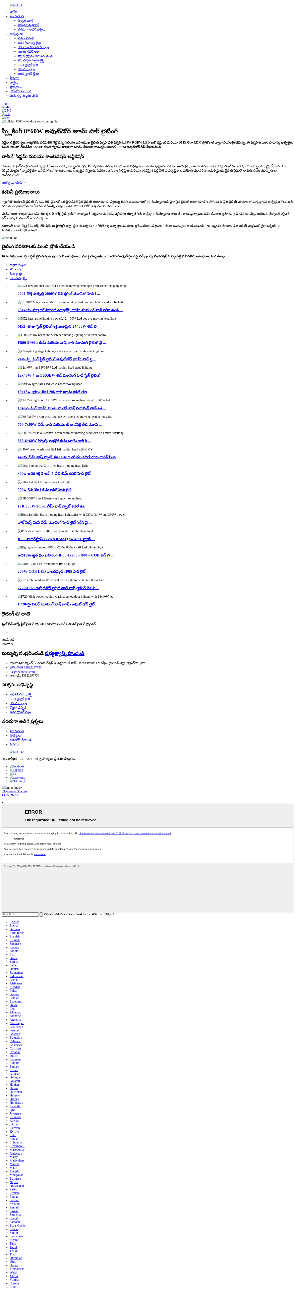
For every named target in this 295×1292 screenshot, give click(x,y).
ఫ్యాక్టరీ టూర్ (25, 20)
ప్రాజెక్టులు (16, 87)
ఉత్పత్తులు (16, 34)
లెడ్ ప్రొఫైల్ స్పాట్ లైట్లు (31, 60)
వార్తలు (14, 82)
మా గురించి (17, 16)
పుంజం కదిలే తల (28, 51)
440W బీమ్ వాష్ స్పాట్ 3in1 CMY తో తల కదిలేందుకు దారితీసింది (67, 457)
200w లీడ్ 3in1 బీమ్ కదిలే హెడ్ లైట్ (44, 490)
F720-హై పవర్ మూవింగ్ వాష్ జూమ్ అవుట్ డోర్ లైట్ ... (58, 604)
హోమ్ (13, 11)
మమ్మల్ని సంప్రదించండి (24, 95)
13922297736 (10, 795)
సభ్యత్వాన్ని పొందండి (64, 653)
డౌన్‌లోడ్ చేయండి (21, 91)
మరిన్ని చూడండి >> (14, 182)
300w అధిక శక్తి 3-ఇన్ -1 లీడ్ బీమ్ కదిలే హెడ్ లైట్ (54, 473)
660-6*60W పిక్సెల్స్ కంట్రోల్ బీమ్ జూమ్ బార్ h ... (54, 441)
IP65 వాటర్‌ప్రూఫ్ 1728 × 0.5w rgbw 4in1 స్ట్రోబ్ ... (56, 539)
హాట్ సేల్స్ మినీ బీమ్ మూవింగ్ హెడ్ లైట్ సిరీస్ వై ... (55, 522)
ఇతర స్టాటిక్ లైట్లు (28, 73)
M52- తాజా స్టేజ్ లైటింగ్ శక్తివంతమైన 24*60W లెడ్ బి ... (59, 326)
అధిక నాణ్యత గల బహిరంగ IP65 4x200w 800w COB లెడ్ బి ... (66, 555)
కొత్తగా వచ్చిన (26, 38)
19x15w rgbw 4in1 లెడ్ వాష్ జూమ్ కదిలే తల (52, 392)
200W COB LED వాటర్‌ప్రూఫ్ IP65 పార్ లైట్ (51, 571)
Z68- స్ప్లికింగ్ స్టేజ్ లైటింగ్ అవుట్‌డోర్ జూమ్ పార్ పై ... (57, 359)
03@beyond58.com (22, 672)
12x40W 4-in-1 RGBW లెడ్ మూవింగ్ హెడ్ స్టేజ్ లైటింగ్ (59, 375)
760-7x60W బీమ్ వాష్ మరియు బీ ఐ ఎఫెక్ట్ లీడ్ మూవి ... (60, 424)
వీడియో (14, 78)
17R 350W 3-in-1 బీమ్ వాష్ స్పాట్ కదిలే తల (51, 506)
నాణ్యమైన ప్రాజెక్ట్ (28, 25)
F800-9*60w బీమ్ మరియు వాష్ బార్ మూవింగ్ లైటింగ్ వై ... (62, 342)
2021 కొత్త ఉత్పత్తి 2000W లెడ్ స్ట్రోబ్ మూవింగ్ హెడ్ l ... (59, 293)
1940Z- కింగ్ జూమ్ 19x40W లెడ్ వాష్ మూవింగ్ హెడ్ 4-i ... (62, 408)
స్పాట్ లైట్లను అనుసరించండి (35, 56)
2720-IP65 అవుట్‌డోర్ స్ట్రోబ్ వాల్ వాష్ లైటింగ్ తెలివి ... (58, 588)
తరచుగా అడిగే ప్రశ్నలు (32, 29)
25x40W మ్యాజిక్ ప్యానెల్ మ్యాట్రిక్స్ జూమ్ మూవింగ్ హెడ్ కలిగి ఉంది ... (70, 310)
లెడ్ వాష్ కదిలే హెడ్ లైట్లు (33, 47)
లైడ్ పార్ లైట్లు (26, 69)
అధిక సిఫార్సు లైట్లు (29, 42)
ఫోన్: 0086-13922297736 (26, 667)
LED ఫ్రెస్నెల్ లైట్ (28, 64)
